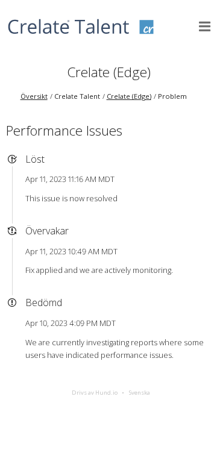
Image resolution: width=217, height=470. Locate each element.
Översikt (34, 96)
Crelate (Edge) (109, 72)
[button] (205, 26)
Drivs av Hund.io (95, 392)
